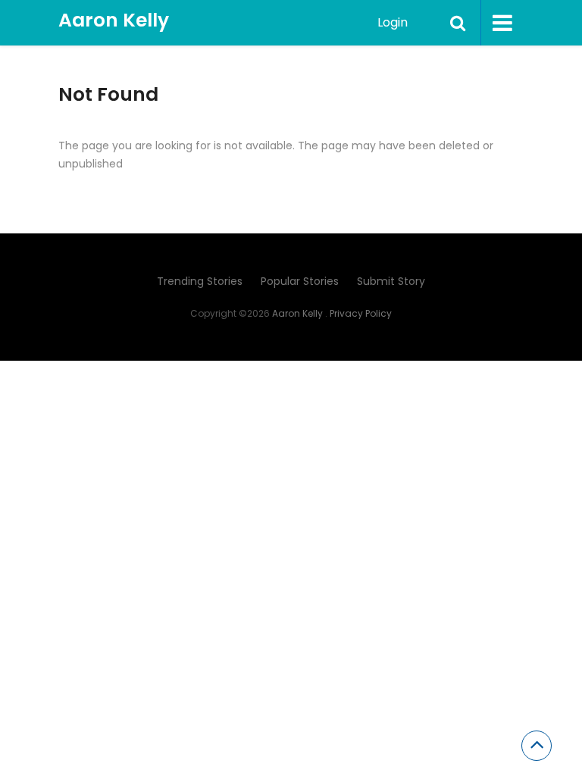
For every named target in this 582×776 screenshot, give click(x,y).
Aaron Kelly (113, 20)
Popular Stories (300, 281)
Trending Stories (199, 281)
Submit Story (391, 281)
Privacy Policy (361, 313)
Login (392, 22)
